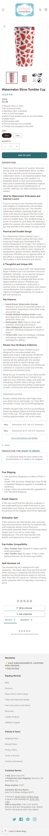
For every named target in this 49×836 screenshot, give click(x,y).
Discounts (9, 711)
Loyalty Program (12, 717)
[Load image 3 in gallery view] (37, 77)
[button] (3, 10)
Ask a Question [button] (25, 614)
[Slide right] (46, 78)
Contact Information (14, 761)
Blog (7, 682)
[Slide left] (3, 78)
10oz (17, 135)
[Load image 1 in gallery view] (11, 77)
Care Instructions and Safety (17, 705)
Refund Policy (11, 744)
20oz (7, 135)
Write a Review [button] (25, 608)
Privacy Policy (11, 750)
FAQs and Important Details (17, 699)
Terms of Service (12, 755)
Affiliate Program (12, 722)
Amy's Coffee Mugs (17, 831)
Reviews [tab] (8, 620)
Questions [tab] (24, 620)
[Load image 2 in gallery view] (24, 77)
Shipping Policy (11, 738)
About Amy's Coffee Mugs (16, 694)
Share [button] (7, 445)
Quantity (6, 141)
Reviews (8, 688)
